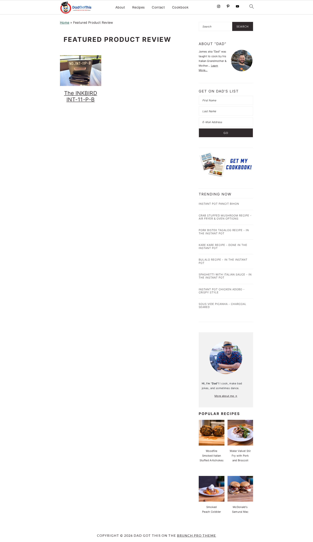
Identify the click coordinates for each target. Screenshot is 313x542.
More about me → (225, 395)
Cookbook (180, 7)
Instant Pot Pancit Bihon (219, 203)
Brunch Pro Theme (196, 535)
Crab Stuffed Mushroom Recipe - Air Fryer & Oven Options (225, 217)
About (120, 7)
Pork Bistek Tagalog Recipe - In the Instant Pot (224, 232)
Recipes (138, 7)
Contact (158, 7)
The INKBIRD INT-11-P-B (80, 96)
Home (64, 22)
